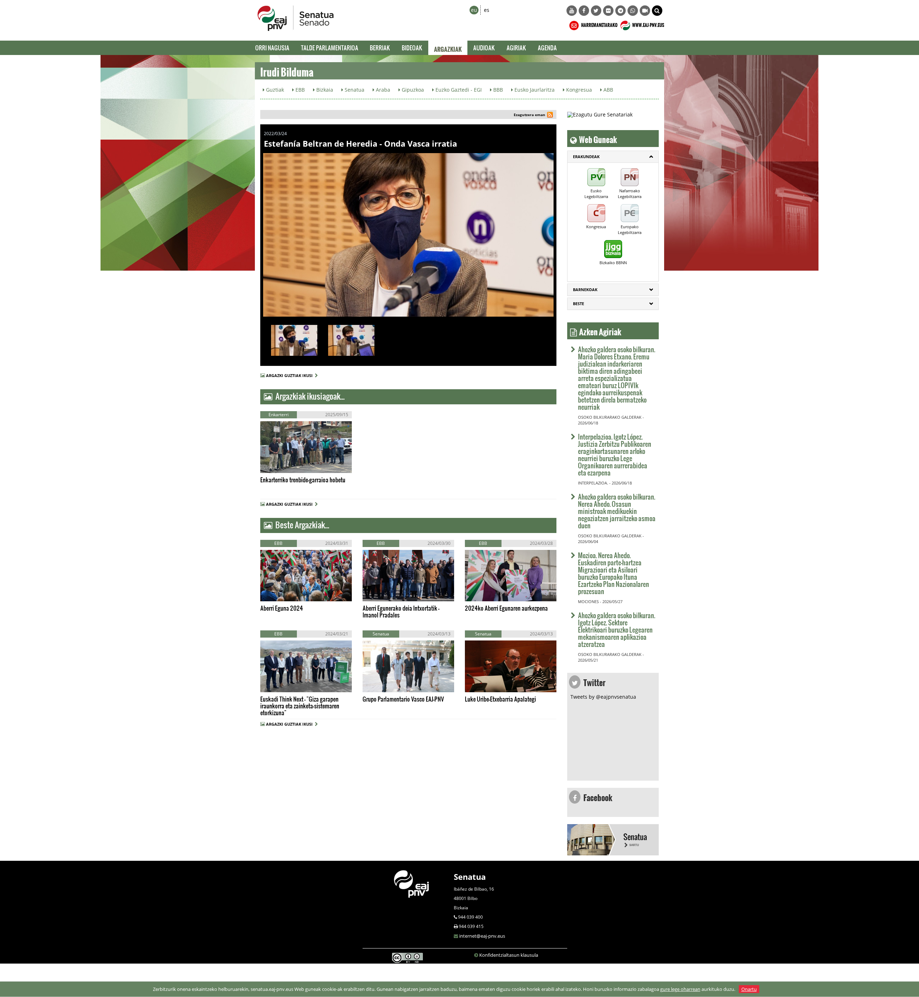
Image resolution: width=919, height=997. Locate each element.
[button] (657, 10)
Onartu (749, 989)
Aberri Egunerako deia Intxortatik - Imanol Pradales (401, 611)
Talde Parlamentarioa (329, 47)
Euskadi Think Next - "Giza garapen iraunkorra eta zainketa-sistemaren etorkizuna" (299, 706)
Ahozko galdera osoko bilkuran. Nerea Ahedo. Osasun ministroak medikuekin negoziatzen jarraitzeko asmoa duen (617, 511)
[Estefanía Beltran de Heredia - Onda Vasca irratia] (408, 235)
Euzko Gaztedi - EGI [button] (458, 89)
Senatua (470, 876)
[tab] (613, 156)
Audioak (484, 47)
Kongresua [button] (578, 89)
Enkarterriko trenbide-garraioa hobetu (302, 479)
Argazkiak (448, 48)
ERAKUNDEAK (586, 156)
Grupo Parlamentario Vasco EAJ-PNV (403, 699)
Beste (578, 303)
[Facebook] (584, 10)
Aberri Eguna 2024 (281, 608)
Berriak (380, 47)
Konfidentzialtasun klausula (508, 955)
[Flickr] (608, 10)
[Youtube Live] (645, 10)
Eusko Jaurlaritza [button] (534, 89)
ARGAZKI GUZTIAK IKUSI (290, 375)
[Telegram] (620, 10)
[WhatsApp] (633, 10)
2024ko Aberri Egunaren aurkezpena (506, 608)
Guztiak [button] (274, 89)
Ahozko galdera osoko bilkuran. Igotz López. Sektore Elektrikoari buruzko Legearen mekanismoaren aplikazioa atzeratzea (616, 629)
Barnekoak (585, 289)
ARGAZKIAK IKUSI (293, 465)
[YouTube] (571, 10)
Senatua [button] (353, 89)
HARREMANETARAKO (598, 24)
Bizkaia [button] (324, 89)
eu (474, 9)
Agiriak (516, 47)
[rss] (550, 115)
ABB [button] (607, 89)
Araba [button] (382, 89)
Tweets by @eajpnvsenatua (603, 696)
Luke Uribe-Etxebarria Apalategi (500, 699)
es (486, 9)
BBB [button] (497, 89)
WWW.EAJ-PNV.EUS (647, 24)
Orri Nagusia (272, 47)
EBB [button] (299, 89)
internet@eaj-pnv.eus (482, 936)
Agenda (547, 47)
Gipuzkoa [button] (412, 89)
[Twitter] (596, 10)
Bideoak (412, 47)
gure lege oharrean (680, 989)
